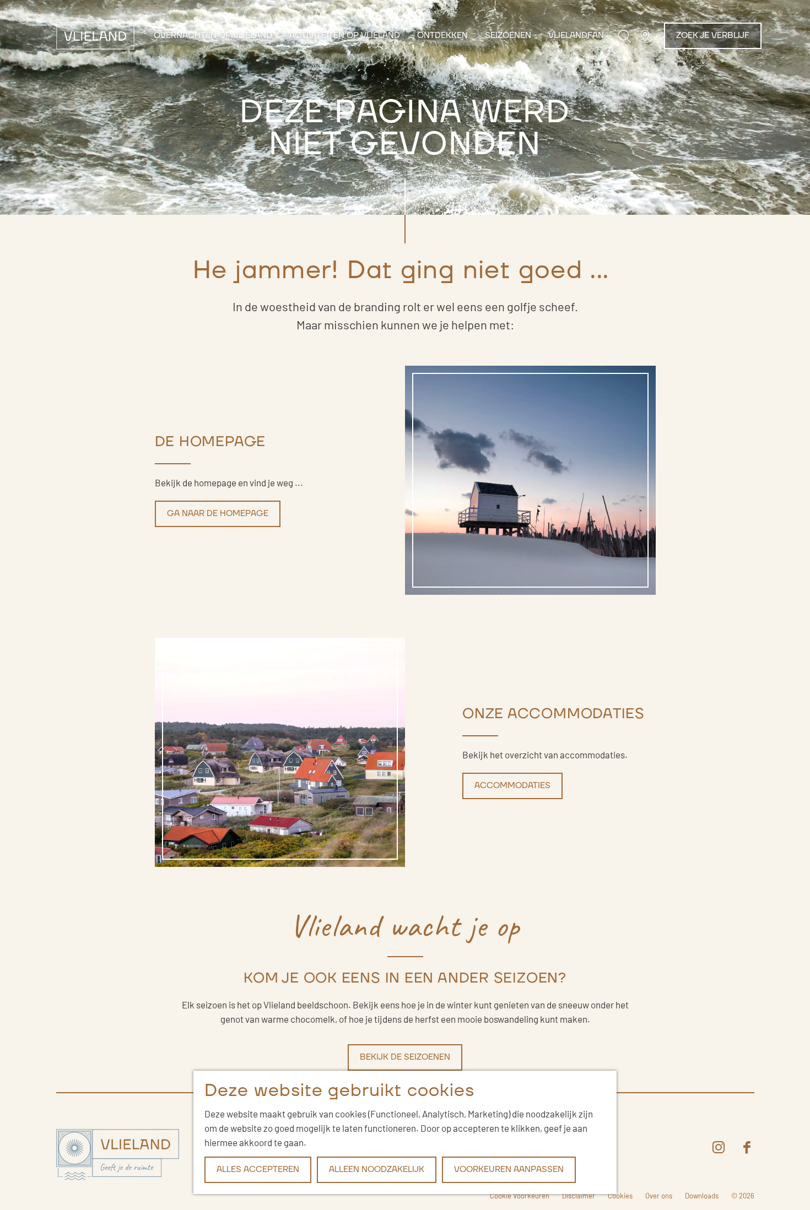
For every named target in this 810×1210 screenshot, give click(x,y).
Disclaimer (578, 1195)
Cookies (620, 1195)
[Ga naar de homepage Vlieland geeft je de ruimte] (118, 1155)
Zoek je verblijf (712, 35)
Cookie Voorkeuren (519, 1195)
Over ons (658, 1195)
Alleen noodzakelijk (376, 1169)
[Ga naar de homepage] (95, 35)
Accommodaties (512, 785)
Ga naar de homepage (217, 513)
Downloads (702, 1195)
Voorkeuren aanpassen (509, 1169)
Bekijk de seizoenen (405, 1057)
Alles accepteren (258, 1169)
